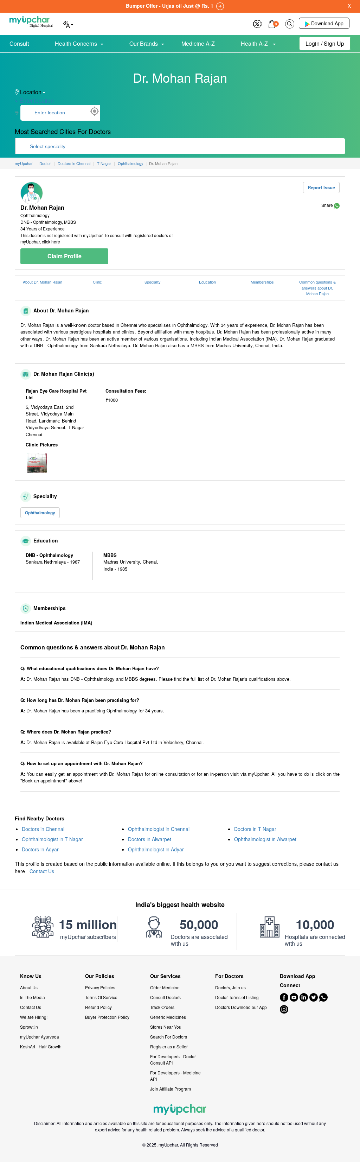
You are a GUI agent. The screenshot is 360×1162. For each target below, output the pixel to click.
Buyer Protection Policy (107, 1017)
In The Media (32, 997)
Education (207, 282)
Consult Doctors (165, 997)
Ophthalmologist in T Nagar (52, 839)
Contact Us (42, 871)
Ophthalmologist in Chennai (158, 828)
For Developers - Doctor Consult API (173, 1059)
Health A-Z (255, 43)
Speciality (152, 282)
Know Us (30, 976)
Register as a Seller (169, 1046)
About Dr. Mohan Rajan (42, 282)
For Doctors (229, 976)
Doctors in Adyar (40, 849)
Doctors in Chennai (43, 828)
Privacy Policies (100, 987)
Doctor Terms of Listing (237, 997)
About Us (29, 987)
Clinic (97, 282)
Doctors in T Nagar (255, 828)
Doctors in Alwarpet (149, 839)
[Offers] (257, 23)
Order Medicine (165, 987)
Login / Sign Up (325, 43)
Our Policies (99, 976)
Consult (19, 43)
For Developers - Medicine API (175, 1075)
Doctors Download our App (241, 1007)
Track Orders (162, 1007)
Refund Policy (98, 1007)
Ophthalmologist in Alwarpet (265, 839)
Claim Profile (64, 256)
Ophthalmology (40, 512)
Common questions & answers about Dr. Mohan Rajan (317, 287)
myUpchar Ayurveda (39, 1037)
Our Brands (143, 43)
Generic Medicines (168, 1017)
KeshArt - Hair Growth (41, 1046)
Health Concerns (76, 43)
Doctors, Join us (230, 987)
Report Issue (321, 187)
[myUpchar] (337, 205)
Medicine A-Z (198, 43)
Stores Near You (165, 1027)
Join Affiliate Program (170, 1089)
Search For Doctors (168, 1037)
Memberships (262, 282)
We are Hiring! (33, 1017)
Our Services (165, 976)
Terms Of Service (101, 997)
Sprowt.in (29, 1027)
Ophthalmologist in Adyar (156, 849)
